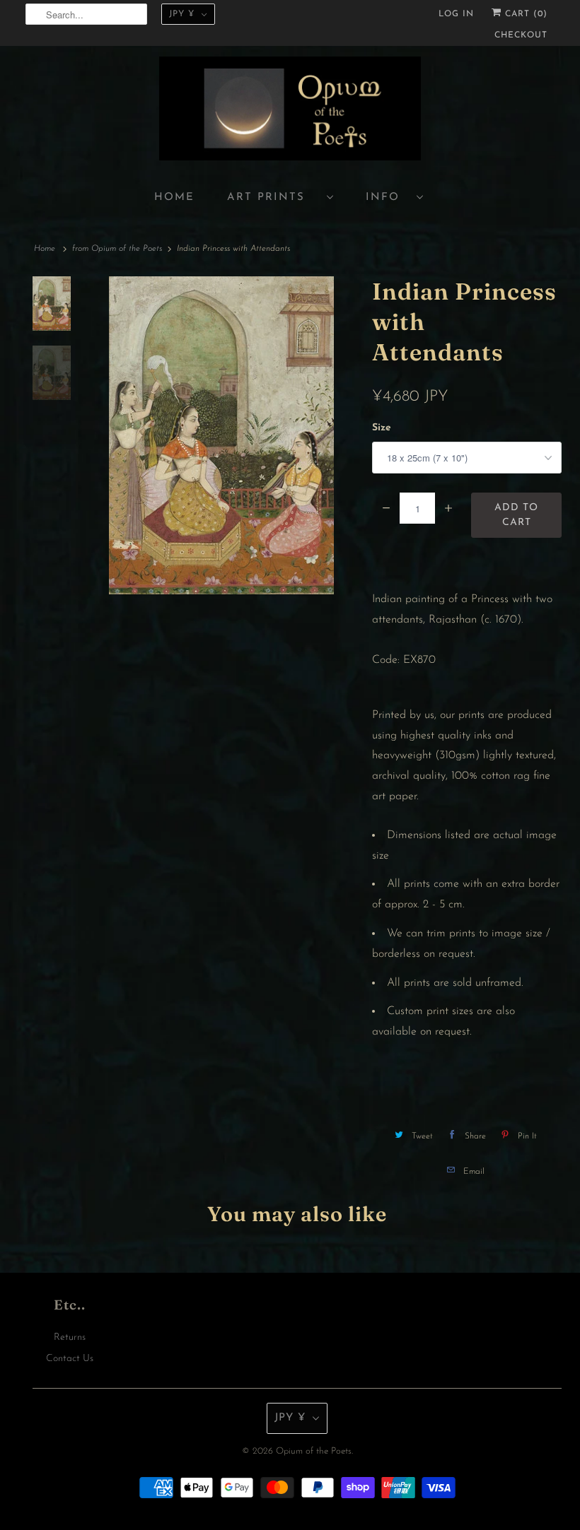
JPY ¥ (182, 14)
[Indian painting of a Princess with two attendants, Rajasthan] (221, 435)
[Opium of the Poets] (290, 111)
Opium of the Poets (314, 1451)
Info (388, 197)
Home (174, 197)
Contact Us (69, 1358)
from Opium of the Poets (117, 249)
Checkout (520, 35)
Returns (70, 1337)
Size (381, 428)
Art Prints (273, 197)
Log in (456, 14)
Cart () (524, 14)
